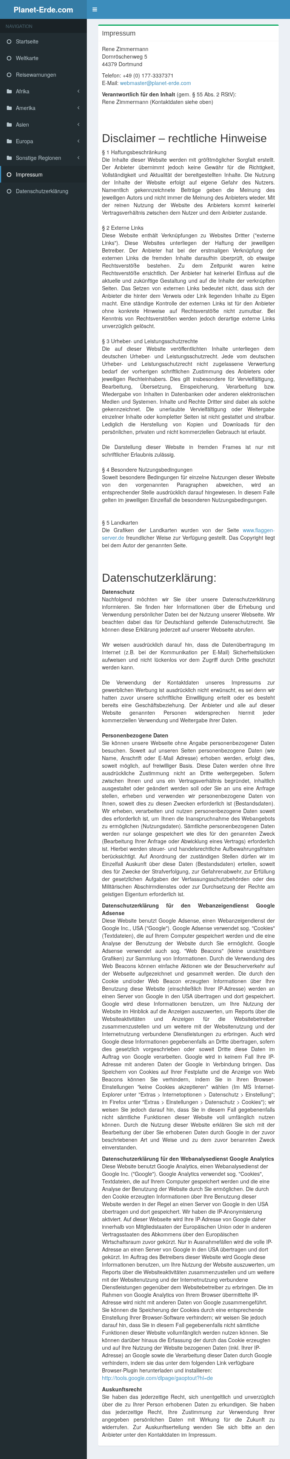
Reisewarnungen (35, 74)
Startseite (26, 41)
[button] (95, 9)
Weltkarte (26, 58)
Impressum (28, 174)
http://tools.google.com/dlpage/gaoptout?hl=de (157, 1378)
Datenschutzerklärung (41, 191)
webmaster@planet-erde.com (155, 83)
